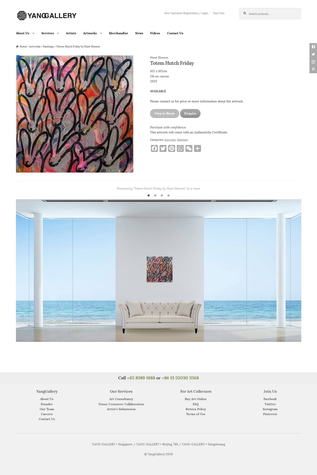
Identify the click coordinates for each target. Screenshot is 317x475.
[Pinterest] (313, 69)
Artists (71, 33)
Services (47, 33)
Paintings (48, 46)
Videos (155, 33)
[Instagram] (313, 62)
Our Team (47, 409)
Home (23, 46)
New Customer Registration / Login (186, 13)
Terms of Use (196, 414)
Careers (47, 414)
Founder (47, 404)
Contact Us (175, 33)
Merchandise (118, 33)
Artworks (90, 33)
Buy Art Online (196, 399)
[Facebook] (313, 47)
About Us (22, 33)
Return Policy (196, 409)
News (139, 33)
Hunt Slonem (159, 57)
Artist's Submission (121, 409)
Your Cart (218, 13)
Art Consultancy (121, 399)
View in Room (164, 113)
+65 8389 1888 (141, 377)
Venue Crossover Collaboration (121, 404)
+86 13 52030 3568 (180, 377)
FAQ (196, 404)
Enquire (190, 113)
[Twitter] (313, 54)
